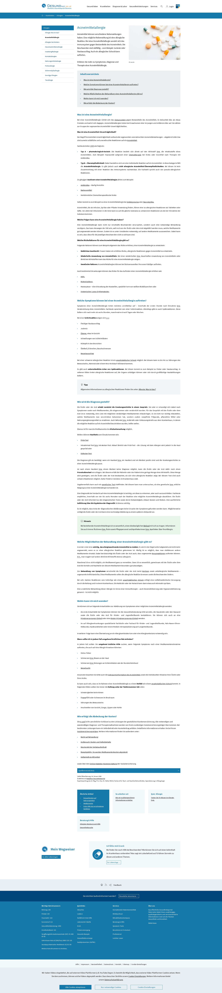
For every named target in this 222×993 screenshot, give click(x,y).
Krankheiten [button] (105, 6)
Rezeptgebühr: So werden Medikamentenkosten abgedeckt (104, 752)
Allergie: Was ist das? (52, 33)
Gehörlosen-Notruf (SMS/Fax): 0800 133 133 (57, 940)
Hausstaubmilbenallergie (53, 47)
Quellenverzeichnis (86, 770)
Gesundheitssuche (86, 827)
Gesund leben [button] (92, 6)
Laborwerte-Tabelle (84, 922)
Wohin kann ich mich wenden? (96, 98)
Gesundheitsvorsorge (84, 938)
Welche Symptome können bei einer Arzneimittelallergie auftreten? (111, 84)
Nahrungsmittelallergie (53, 61)
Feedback (117, 885)
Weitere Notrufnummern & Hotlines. (54, 949)
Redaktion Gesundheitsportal (95, 779)
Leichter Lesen (118, 938)
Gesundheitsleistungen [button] (138, 6)
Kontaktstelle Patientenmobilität (124, 910)
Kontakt (118, 964)
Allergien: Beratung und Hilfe (90, 824)
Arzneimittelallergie (52, 37)
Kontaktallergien (51, 56)
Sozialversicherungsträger (87, 731)
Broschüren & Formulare (121, 930)
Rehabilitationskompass (121, 918)
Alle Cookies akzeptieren (75, 987)
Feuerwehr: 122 (47, 918)
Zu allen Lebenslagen (50, 857)
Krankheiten (50, 15)
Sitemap (126, 964)
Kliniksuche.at (118, 914)
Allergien (60, 15)
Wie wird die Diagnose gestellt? (96, 89)
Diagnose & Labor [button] (120, 6)
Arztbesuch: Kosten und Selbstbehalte (96, 742)
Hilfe (77, 964)
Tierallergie (49, 80)
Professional (117, 934)
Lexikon (80, 914)
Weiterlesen (152, 923)
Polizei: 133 (45, 914)
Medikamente (88, 803)
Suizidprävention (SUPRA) (86, 942)
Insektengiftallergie (51, 52)
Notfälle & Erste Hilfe (84, 918)
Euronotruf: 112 (47, 922)
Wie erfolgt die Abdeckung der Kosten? (99, 103)
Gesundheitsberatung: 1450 (51, 926)
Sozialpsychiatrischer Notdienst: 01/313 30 (56, 944)
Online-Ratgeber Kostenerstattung (103, 764)
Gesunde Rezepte (83, 934)
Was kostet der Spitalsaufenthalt (94, 747)
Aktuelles (80, 910)
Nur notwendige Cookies (111, 987)
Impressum (85, 964)
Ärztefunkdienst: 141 (49, 930)
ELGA (79, 926)
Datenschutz (108, 964)
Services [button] (154, 6)
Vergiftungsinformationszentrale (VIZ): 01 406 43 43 (57, 935)
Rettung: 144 (46, 910)
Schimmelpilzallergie (52, 71)
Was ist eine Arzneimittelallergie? (97, 80)
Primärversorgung (83, 930)
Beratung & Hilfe (118, 922)
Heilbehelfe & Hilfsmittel (90, 757)
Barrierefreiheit (96, 964)
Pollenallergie (50, 66)
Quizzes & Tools (118, 926)
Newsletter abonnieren (128, 896)
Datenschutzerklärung (114, 979)
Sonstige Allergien (51, 75)
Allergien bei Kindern (52, 42)
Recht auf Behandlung (89, 737)
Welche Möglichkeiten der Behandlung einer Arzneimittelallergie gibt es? (113, 93)
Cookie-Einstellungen (137, 976)
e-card (82, 721)
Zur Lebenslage (114, 862)
